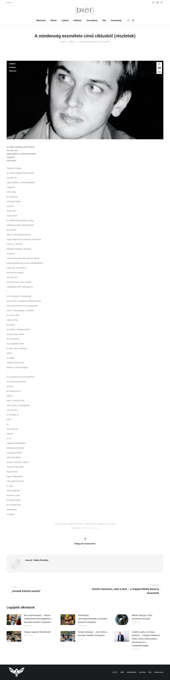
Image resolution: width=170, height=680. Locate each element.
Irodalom (12, 67)
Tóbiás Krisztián (87, 528)
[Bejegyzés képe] (14, 619)
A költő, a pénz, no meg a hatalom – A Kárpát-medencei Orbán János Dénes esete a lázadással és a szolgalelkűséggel (146, 639)
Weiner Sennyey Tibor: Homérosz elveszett (142, 617)
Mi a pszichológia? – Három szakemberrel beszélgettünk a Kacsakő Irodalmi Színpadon (38, 618)
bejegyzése (94, 524)
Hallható (12, 64)
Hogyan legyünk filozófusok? (37, 632)
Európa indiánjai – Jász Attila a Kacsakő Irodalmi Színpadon (92, 634)
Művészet (12, 71)
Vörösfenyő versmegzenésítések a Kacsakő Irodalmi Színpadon (92, 618)
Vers (96, 528)
